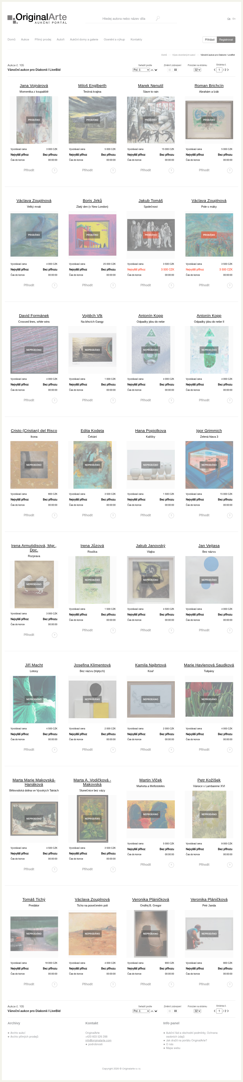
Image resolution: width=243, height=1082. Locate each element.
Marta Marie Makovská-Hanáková (34, 782)
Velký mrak (34, 206)
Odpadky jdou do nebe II (209, 321)
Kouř (151, 671)
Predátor (34, 905)
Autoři (60, 39)
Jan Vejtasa (209, 545)
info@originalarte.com (98, 1040)
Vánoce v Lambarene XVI (209, 786)
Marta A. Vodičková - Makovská (92, 782)
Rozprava (34, 556)
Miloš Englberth (92, 85)
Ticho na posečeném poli (92, 905)
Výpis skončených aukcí (183, 55)
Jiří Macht (34, 665)
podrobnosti (95, 1044)
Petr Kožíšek (209, 780)
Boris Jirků (92, 200)
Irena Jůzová (92, 545)
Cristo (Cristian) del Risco (34, 430)
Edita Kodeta (92, 430)
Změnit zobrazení (172, 65)
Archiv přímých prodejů (24, 1036)
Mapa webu (173, 1048)
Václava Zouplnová (34, 200)
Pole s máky (209, 206)
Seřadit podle (145, 65)
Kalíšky (150, 436)
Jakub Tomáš (151, 200)
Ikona (34, 436)
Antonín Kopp (150, 315)
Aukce (25, 39)
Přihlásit (210, 39)
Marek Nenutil (150, 85)
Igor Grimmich (209, 430)
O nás (169, 1044)
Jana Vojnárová (34, 85)
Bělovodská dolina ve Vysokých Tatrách (34, 790)
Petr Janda (209, 905)
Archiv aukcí (17, 1032)
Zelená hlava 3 (209, 436)
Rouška (92, 551)
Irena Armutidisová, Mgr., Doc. (34, 547)
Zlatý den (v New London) (92, 206)
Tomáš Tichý (33, 899)
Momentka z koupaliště (34, 91)
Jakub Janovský (150, 545)
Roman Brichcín (209, 85)
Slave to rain (150, 91)
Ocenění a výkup (114, 39)
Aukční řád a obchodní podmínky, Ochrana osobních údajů (192, 1034)
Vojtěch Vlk (92, 315)
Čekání (92, 436)
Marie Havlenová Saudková (209, 665)
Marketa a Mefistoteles (150, 786)
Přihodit (29, 170)
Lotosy (34, 671)
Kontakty (136, 39)
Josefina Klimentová (92, 665)
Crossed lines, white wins (34, 321)
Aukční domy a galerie (84, 39)
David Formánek (34, 315)
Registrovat (226, 39)
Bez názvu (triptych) (92, 671)
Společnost (151, 206)
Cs (228, 18)
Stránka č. (221, 64)
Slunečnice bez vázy (92, 790)
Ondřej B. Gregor (150, 905)
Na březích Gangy (92, 321)
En (234, 18)
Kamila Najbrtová (150, 665)
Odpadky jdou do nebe (151, 321)
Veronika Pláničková (150, 899)
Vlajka (151, 551)
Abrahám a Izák (209, 91)
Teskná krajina (92, 91)
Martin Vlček (150, 780)
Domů (11, 39)
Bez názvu (209, 551)
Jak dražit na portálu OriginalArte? (186, 1040)
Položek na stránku (197, 65)
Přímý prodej (43, 39)
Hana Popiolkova (150, 430)
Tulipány (209, 671)
